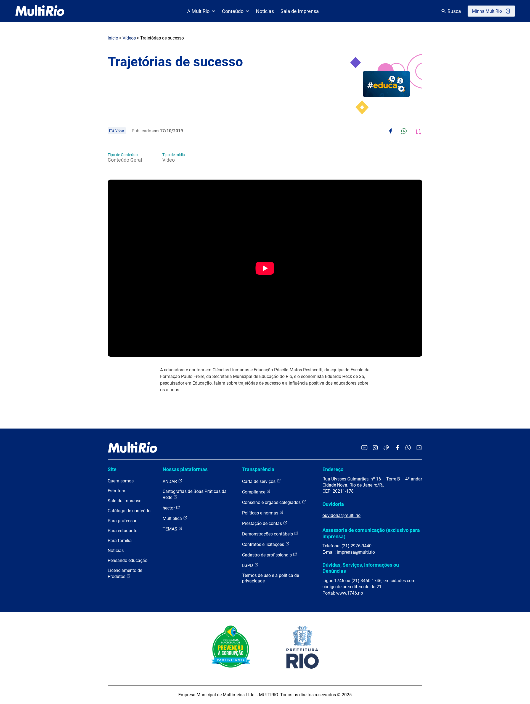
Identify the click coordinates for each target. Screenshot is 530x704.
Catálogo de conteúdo (129, 510)
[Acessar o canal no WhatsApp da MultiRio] (408, 448)
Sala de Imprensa (299, 11)
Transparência (258, 469)
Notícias (265, 11)
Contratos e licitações (263, 544)
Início (113, 38)
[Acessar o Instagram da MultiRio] (375, 448)
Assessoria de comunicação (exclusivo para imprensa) (371, 533)
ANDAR (170, 481)
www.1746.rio (349, 593)
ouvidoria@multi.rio (341, 515)
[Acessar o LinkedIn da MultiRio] (419, 448)
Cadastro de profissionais (267, 555)
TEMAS (170, 529)
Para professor (122, 520)
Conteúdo (232, 11)
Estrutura (116, 490)
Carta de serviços (259, 481)
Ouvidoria (333, 504)
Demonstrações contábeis (268, 534)
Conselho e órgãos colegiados (272, 502)
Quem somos (121, 481)
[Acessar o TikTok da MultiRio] (386, 448)
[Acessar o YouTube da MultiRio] (364, 448)
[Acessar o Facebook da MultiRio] (397, 448)
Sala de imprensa (125, 500)
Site (112, 469)
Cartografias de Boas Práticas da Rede (195, 494)
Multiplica (173, 518)
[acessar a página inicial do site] (40, 11)
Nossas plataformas (185, 469)
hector (169, 508)
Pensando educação (127, 560)
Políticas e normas (260, 513)
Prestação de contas (262, 523)
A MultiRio (198, 11)
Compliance (254, 492)
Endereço (332, 469)
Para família (120, 540)
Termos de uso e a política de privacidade (270, 578)
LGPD (248, 565)
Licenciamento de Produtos (125, 573)
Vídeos (129, 38)
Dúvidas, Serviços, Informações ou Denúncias (360, 568)
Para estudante (122, 530)
